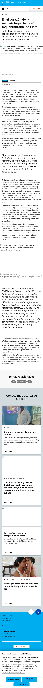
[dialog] (21, 669)
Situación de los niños (9, 636)
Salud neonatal (21, 381)
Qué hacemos (6, 618)
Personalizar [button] (21, 684)
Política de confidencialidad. (13, 673)
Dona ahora (36, 9)
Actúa (4, 625)
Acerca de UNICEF (8, 631)
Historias (5, 623)
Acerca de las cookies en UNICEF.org (16, 654)
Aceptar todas (13, 679)
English (12, 81)
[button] (38, 612)
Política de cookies (9, 670)
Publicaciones (6, 620)
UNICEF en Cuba (7, 616)
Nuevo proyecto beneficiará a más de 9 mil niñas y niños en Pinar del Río (21, 586)
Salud (13, 381)
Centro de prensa (7, 634)
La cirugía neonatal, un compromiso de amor (15, 534)
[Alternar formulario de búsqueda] (8, 8)
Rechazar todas (29, 679)
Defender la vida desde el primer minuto (20, 433)
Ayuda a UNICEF (21, 646)
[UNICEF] (14, 2)
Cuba (29, 381)
